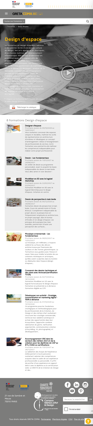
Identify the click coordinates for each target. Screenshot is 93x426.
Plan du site (79, 419)
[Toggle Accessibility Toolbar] (88, 421)
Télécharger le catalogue (26, 107)
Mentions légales (59, 419)
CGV (70, 419)
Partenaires (46, 419)
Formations (11, 26)
